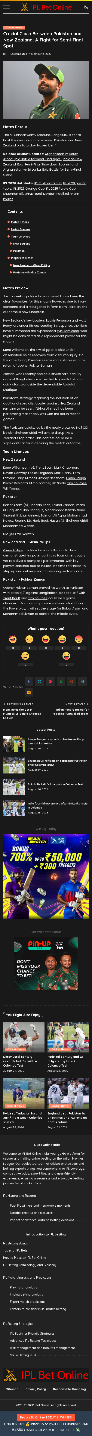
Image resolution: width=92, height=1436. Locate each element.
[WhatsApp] (61, 681)
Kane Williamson (15, 350)
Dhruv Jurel (33, 194)
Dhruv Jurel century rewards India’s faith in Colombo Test (20, 1061)
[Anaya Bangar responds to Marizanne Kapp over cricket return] (14, 744)
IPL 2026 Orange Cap (29, 188)
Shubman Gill (13, 194)
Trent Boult (44, 467)
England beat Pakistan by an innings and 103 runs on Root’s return (67, 1117)
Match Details (20, 222)
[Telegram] (82, 681)
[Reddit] (71, 681)
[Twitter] (39, 681)
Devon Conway (15, 473)
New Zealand (21, 243)
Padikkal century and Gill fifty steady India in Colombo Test (65, 1061)
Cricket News (14, 27)
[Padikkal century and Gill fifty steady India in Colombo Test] (68, 1037)
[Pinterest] (50, 681)
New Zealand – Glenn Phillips (31, 265)
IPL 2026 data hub (48, 183)
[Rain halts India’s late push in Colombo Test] (14, 787)
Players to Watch (22, 258)
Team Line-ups (20, 236)
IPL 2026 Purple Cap (61, 188)
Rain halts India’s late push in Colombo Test (55, 784)
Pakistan (19, 250)
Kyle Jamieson (68, 331)
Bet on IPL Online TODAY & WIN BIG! (46, 1417)
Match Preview (20, 229)
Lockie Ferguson (58, 320)
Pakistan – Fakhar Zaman (29, 272)
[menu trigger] (8, 7)
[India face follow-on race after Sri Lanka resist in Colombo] (14, 808)
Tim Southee (77, 483)
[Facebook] (29, 681)
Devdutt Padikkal (56, 194)
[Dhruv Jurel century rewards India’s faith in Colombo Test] (24, 1037)
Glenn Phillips (76, 478)
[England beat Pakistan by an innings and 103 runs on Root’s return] (68, 1093)
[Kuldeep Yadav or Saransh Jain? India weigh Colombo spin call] (24, 1093)
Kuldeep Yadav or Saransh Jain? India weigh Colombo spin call (23, 1117)
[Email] (29, 692)
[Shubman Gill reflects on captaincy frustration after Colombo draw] (14, 765)
